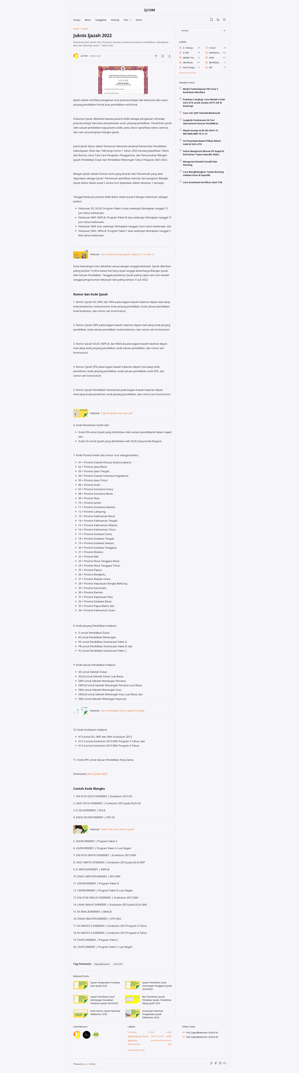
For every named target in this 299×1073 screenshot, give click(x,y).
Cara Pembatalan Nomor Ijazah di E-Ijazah (123, 710)
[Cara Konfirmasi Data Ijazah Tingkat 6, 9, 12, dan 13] (80, 257)
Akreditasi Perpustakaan (216, 62)
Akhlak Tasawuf (190, 57)
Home (139, 19)
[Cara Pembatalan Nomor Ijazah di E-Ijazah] (80, 714)
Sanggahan (101, 19)
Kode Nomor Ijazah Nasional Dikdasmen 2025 (105, 1012)
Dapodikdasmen (102, 964)
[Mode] (218, 20)
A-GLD (212, 47)
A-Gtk (186, 52)
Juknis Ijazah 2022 (96, 774)
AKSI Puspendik (190, 67)
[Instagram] (220, 1064)
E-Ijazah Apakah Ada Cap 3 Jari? (117, 413)
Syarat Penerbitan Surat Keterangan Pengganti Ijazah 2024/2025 (157, 986)
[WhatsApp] (211, 1064)
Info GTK (118, 964)
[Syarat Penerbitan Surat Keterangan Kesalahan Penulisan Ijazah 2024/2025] (80, 1002)
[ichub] (96, 1037)
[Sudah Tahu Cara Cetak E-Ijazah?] (80, 832)
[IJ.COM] (77, 1037)
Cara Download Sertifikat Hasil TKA (202, 182)
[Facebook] (215, 1064)
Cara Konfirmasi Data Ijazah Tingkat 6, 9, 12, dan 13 (127, 254)
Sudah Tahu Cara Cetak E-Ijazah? (118, 829)
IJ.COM (149, 10)
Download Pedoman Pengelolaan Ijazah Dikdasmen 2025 (152, 1014)
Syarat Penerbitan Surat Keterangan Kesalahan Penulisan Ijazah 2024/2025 (104, 1000)
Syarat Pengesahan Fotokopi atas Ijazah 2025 (105, 984)
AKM (211, 57)
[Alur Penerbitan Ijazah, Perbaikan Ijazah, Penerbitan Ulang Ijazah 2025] (132, 1002)
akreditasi (188, 62)
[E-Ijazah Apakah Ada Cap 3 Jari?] (80, 416)
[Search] (224, 20)
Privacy (76, 19)
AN (210, 67)
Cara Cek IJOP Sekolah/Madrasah (201, 112)
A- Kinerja (188, 47)
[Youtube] (224, 1064)
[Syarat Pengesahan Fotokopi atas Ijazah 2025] (80, 988)
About (88, 19)
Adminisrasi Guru (215, 52)
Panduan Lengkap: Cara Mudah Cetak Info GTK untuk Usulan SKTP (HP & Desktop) (204, 102)
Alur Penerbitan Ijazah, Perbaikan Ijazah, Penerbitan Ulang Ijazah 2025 (156, 1000)
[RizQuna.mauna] (86, 1037)
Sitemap (115, 19)
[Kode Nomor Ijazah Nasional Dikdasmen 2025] (80, 1016)
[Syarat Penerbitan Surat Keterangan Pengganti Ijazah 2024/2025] (132, 988)
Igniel (86, 1064)
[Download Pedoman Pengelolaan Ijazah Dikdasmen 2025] (132, 1016)
